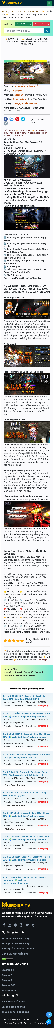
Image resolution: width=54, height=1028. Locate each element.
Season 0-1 (8, 672)
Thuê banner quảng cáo (15, 1011)
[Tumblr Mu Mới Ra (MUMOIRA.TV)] (33, 925)
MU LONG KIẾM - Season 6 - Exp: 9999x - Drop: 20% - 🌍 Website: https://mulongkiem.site (24, 880)
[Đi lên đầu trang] (49, 1015)
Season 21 (33, 675)
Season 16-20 (21, 675)
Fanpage (15, 90)
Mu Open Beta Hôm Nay (15, 938)
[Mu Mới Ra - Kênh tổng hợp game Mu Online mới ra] (9, 925)
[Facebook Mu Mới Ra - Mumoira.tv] (4, 925)
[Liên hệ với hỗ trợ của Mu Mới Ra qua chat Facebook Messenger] (49, 1022)
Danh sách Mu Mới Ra (27, 11)
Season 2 (18, 672)
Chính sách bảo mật (13, 1006)
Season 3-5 (28, 672)
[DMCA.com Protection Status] (27, 959)
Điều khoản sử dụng (13, 1001)
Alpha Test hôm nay (23, 24)
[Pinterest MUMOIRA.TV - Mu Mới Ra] (15, 925)
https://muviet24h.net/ (26, 86)
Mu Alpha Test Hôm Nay (15, 943)
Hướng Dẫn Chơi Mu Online (18, 948)
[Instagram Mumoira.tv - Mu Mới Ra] (21, 925)
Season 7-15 (9, 675)
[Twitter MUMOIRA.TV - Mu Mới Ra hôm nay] (27, 925)
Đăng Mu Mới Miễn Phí (15, 953)
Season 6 (19, 94)
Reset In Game (20, 99)
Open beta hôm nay (42, 24)
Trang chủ (9, 11)
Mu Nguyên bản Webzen (25, 103)
